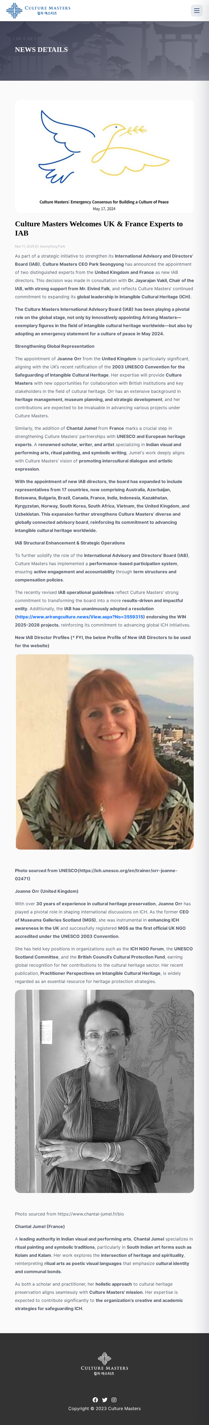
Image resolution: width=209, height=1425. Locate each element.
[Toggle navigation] (197, 11)
